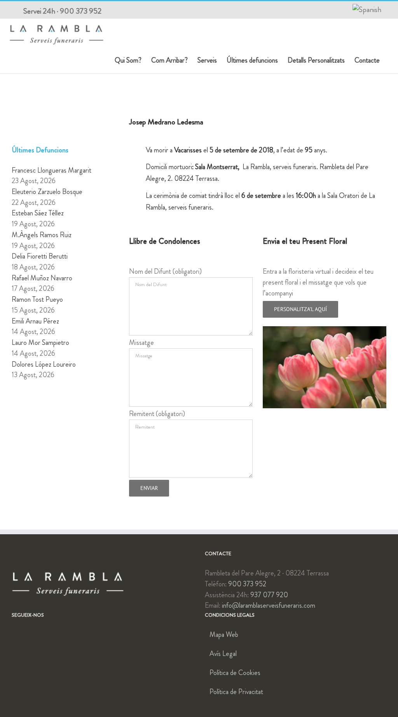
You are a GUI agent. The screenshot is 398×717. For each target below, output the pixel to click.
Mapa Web (223, 635)
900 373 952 (80, 11)
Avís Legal (223, 654)
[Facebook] (14, 634)
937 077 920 (269, 595)
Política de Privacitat (236, 692)
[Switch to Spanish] (366, 9)
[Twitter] (25, 634)
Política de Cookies (234, 673)
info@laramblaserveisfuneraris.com (268, 605)
